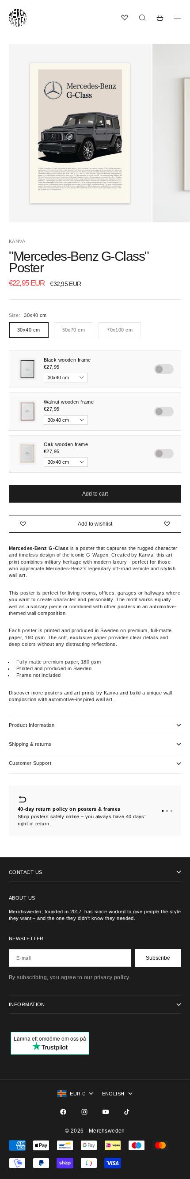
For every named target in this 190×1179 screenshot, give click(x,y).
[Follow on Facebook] (63, 1111)
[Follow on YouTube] (105, 1111)
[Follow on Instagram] (84, 1111)
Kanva (17, 241)
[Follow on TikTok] (126, 1111)
